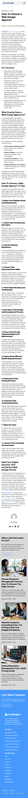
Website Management (11, 749)
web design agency (14, 31)
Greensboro (8, 770)
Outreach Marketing (11, 732)
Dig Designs (6, 493)
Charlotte (7, 759)
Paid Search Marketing (11, 735)
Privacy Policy (5, 793)
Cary (6, 756)
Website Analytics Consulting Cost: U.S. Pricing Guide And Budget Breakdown (12, 626)
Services (8, 729)
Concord (7, 762)
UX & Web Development (12, 747)
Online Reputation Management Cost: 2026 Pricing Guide (14, 668)
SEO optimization (9, 502)
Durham (7, 765)
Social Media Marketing (12, 744)
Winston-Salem (9, 782)
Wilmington (8, 779)
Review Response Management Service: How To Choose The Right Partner (12, 583)
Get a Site (7, 554)
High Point (8, 773)
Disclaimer (11, 793)
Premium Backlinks (10, 738)
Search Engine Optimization (13, 741)
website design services (9, 498)
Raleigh (7, 776)
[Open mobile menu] (24, 3)
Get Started (7, 705)
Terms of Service (20, 793)
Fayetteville (8, 767)
